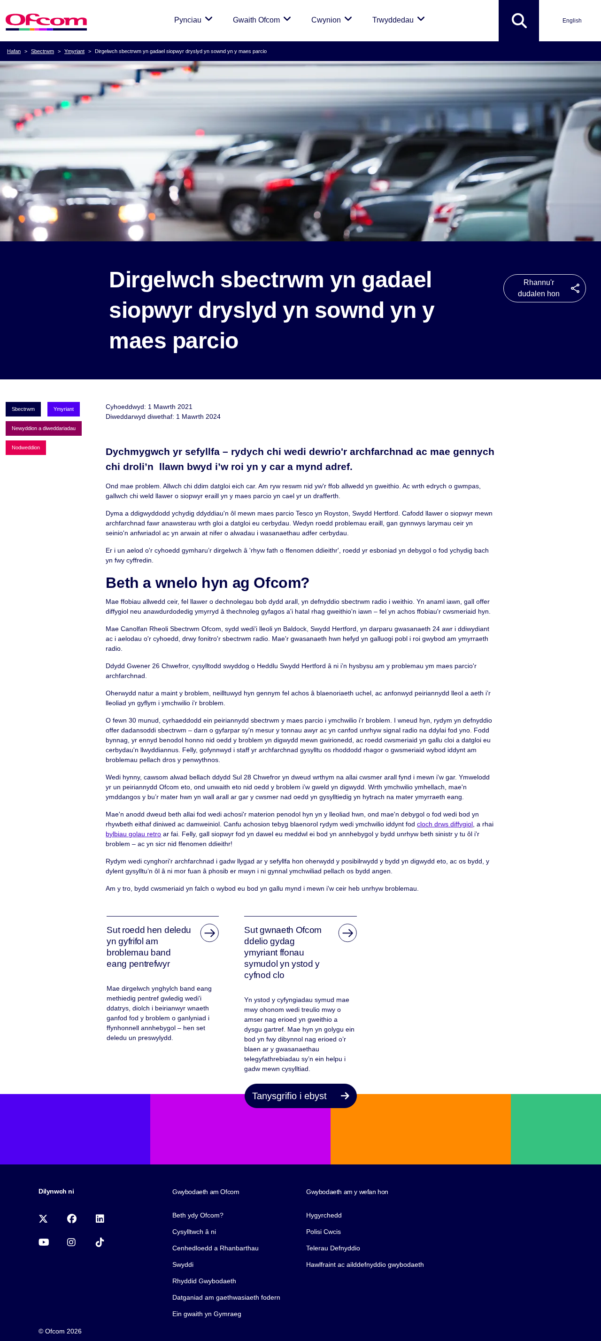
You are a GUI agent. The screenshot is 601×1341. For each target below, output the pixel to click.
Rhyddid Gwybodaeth (204, 1281)
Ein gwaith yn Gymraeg (206, 1314)
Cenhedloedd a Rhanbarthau (215, 1248)
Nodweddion (26, 447)
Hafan (14, 51)
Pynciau (195, 19)
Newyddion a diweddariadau (44, 428)
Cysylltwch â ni (194, 1231)
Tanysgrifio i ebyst (291, 1096)
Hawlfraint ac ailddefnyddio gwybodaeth (365, 1264)
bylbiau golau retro (133, 834)
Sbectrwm (42, 51)
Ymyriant (74, 51)
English (572, 20)
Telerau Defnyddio (333, 1248)
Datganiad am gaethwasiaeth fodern (226, 1297)
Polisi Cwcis (323, 1231)
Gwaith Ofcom (263, 19)
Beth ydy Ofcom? (197, 1215)
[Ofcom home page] (46, 21)
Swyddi (182, 1264)
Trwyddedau (400, 19)
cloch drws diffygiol (445, 824)
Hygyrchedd (324, 1215)
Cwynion (333, 19)
